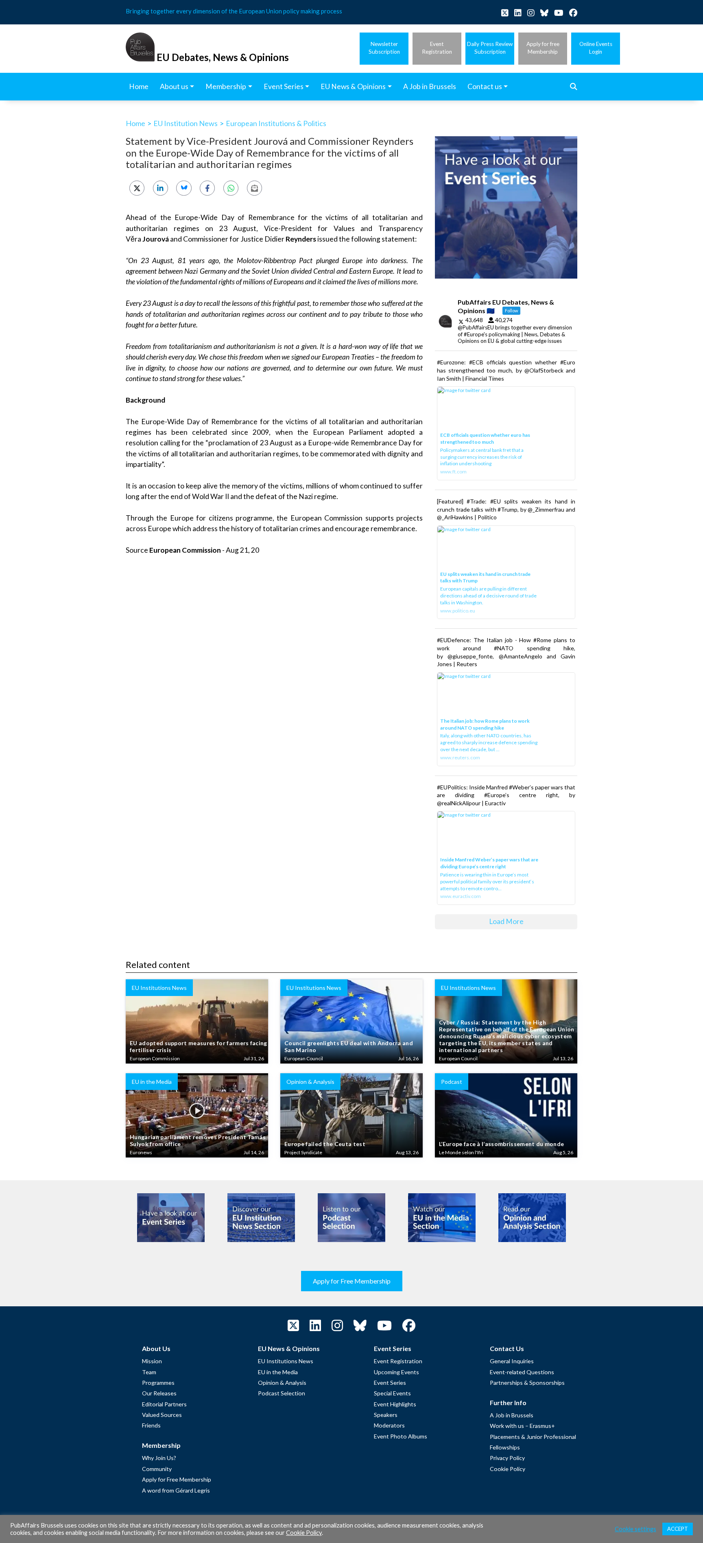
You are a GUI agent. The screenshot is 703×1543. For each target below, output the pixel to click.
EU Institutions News (285, 1361)
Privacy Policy (507, 1457)
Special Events (392, 1393)
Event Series (390, 1382)
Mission (152, 1361)
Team (149, 1372)
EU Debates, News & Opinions (223, 57)
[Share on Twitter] (136, 188)
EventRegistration (437, 48)
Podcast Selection (281, 1393)
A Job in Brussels (511, 1415)
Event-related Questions (522, 1372)
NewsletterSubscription (384, 48)
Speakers (385, 1414)
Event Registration (398, 1361)
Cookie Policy (507, 1468)
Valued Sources (162, 1414)
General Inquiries (512, 1361)
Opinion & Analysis (282, 1382)
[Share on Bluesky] (183, 188)
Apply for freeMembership (542, 48)
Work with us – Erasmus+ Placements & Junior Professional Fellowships (533, 1436)
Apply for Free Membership (352, 1281)
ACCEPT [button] (677, 1529)
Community (157, 1468)
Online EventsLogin (595, 48)
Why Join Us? (159, 1457)
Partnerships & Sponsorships (527, 1382)
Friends (151, 1425)
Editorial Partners (164, 1404)
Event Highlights (395, 1404)
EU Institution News (185, 123)
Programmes (158, 1382)
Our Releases (159, 1393)
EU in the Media (278, 1372)
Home (135, 123)
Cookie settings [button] (635, 1529)
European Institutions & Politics (276, 123)
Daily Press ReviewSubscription (490, 48)
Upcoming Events (396, 1372)
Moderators (389, 1425)
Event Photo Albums (400, 1436)
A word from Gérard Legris (176, 1490)
